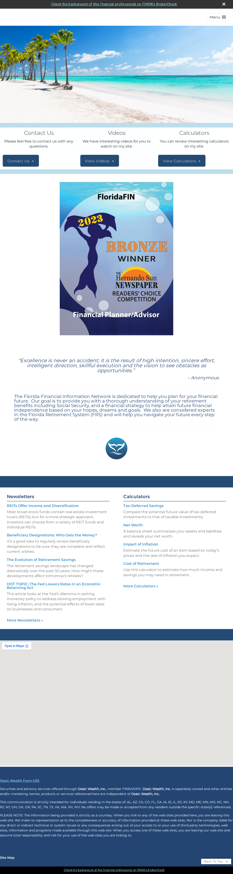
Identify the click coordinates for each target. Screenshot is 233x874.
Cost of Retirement (141, 563)
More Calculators (140, 586)
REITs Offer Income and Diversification (43, 506)
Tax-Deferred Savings (143, 506)
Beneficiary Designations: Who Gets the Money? (52, 535)
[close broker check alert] (224, 4)
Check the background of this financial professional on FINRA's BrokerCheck (114, 4)
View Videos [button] (97, 161)
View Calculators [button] (179, 161)
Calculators (136, 496)
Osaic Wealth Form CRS (19, 781)
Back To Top (214, 861)
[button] (217, 17)
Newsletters (20, 496)
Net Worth (133, 525)
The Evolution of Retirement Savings (41, 560)
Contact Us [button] (19, 161)
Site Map (7, 858)
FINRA (127, 789)
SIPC (137, 789)
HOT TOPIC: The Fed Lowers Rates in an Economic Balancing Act (54, 586)
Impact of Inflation (140, 544)
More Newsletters (25, 620)
